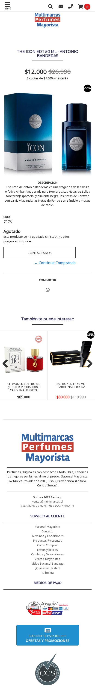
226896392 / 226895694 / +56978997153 (47, 506)
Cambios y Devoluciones (47, 554)
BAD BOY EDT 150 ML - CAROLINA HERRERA (71, 385)
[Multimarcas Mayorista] (47, 449)
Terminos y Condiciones (48, 536)
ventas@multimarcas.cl (47, 501)
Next (88, 364)
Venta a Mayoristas (47, 559)
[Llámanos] (70, 6)
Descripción (47, 182)
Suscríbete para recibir (47, 638)
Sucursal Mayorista (47, 527)
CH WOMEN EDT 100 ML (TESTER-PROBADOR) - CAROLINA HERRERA (23, 387)
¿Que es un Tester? (47, 568)
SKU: (6, 217)
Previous (7, 364)
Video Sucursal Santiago (48, 564)
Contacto (47, 531)
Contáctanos (40, 253)
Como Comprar (47, 545)
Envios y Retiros (47, 550)
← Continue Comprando (55, 262)
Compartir (47, 280)
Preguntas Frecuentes (47, 541)
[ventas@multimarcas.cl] (60, 6)
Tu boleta (47, 573)
